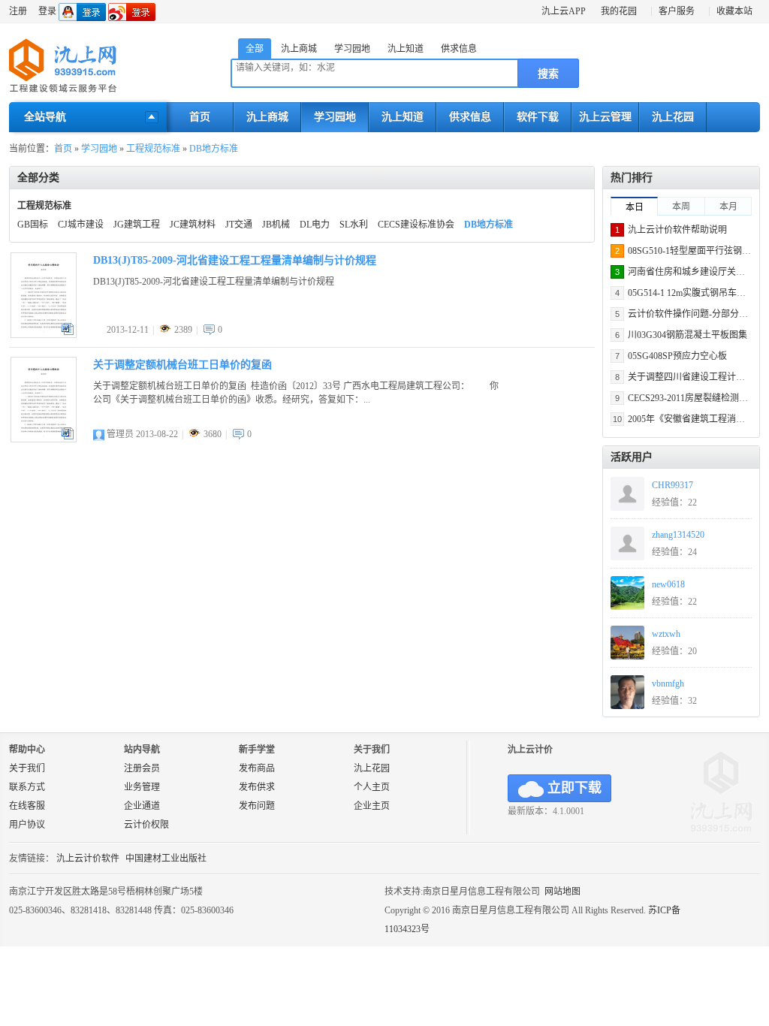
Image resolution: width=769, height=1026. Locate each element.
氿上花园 (673, 116)
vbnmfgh (668, 683)
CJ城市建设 (81, 224)
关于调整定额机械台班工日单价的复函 (182, 364)
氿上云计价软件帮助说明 (677, 230)
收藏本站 (734, 11)
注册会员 (142, 768)
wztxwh (666, 634)
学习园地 (352, 49)
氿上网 (63, 66)
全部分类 (38, 177)
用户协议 (27, 824)
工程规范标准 (153, 148)
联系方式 (27, 787)
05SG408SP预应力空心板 (677, 356)
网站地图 (562, 891)
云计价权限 (146, 824)
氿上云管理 (605, 116)
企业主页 (372, 806)
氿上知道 (406, 49)
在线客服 (27, 806)
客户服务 (677, 11)
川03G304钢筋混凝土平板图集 (687, 335)
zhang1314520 (678, 535)
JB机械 (276, 224)
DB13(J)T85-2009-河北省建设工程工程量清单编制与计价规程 (234, 260)
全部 (255, 49)
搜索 (548, 74)
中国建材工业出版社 (166, 858)
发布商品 (257, 768)
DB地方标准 (213, 148)
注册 (18, 11)
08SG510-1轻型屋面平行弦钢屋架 (694, 251)
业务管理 (142, 787)
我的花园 (619, 11)
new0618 (668, 584)
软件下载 (538, 116)
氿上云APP (563, 11)
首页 (199, 116)
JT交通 (238, 224)
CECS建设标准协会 (416, 224)
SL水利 (353, 224)
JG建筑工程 (136, 224)
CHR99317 (672, 485)
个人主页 (372, 787)
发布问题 (257, 806)
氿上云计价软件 (87, 858)
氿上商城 (299, 49)
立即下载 (574, 787)
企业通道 (142, 806)
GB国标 (32, 224)
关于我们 (27, 768)
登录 (47, 11)
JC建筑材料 (193, 224)
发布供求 (257, 787)
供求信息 (459, 49)
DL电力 (315, 224)
